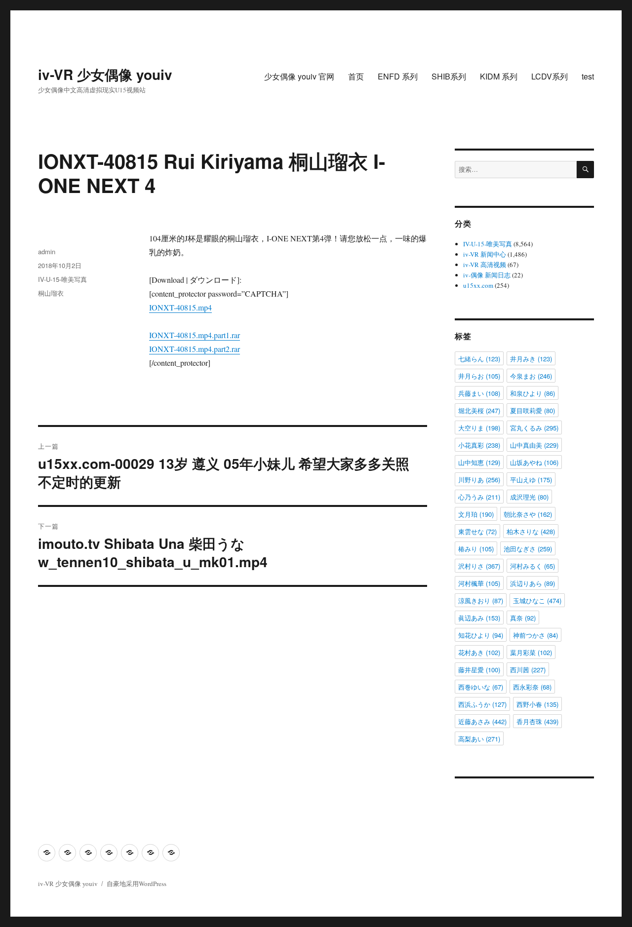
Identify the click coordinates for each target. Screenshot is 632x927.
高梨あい (479, 738)
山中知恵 (479, 462)
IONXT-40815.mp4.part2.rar (194, 349)
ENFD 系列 (398, 76)
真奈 (523, 617)
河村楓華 (479, 583)
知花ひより (480, 635)
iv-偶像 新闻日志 (487, 274)
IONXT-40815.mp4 (180, 307)
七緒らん (479, 358)
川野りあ (479, 479)
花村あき (479, 652)
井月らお (479, 376)
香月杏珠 (537, 721)
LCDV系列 (549, 76)
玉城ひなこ (537, 600)
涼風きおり (480, 600)
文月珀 (476, 514)
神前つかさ (535, 635)
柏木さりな (531, 531)
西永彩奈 (532, 687)
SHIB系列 (449, 76)
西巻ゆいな (480, 687)
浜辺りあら (532, 583)
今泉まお (531, 376)
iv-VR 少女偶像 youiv (105, 74)
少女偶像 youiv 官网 (299, 76)
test (588, 76)
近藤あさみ (482, 721)
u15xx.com (478, 285)
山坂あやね (534, 462)
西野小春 (537, 704)
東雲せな (477, 531)
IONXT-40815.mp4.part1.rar (194, 335)
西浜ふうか (482, 704)
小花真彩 (479, 445)
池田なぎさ (528, 548)
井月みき (531, 358)
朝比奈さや (528, 514)
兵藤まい (479, 393)
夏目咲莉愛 (532, 410)
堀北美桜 (479, 410)
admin (46, 251)
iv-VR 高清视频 (484, 264)
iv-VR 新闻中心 (484, 254)
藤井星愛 (479, 669)
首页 (356, 76)
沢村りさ (479, 566)
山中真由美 (534, 445)
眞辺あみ (479, 617)
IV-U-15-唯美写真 (62, 279)
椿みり (476, 548)
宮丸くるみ (534, 427)
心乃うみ (479, 497)
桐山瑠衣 (51, 293)
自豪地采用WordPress (136, 883)
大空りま (479, 427)
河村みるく (532, 566)
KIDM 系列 (498, 76)
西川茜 (528, 669)
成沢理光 (529, 497)
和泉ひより (532, 393)
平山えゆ (531, 479)
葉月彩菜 (531, 652)
